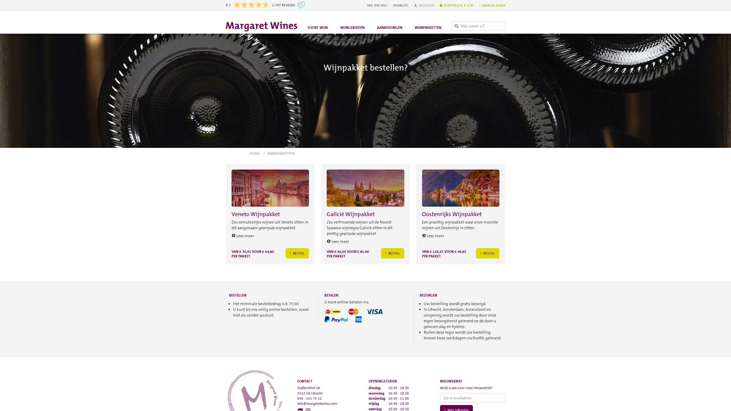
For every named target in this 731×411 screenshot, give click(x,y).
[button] (424, 5)
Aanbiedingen (389, 27)
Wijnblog (400, 5)
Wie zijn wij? (377, 5)
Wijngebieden (352, 27)
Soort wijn (318, 27)
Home (255, 153)
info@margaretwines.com (317, 403)
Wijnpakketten (428, 27)
